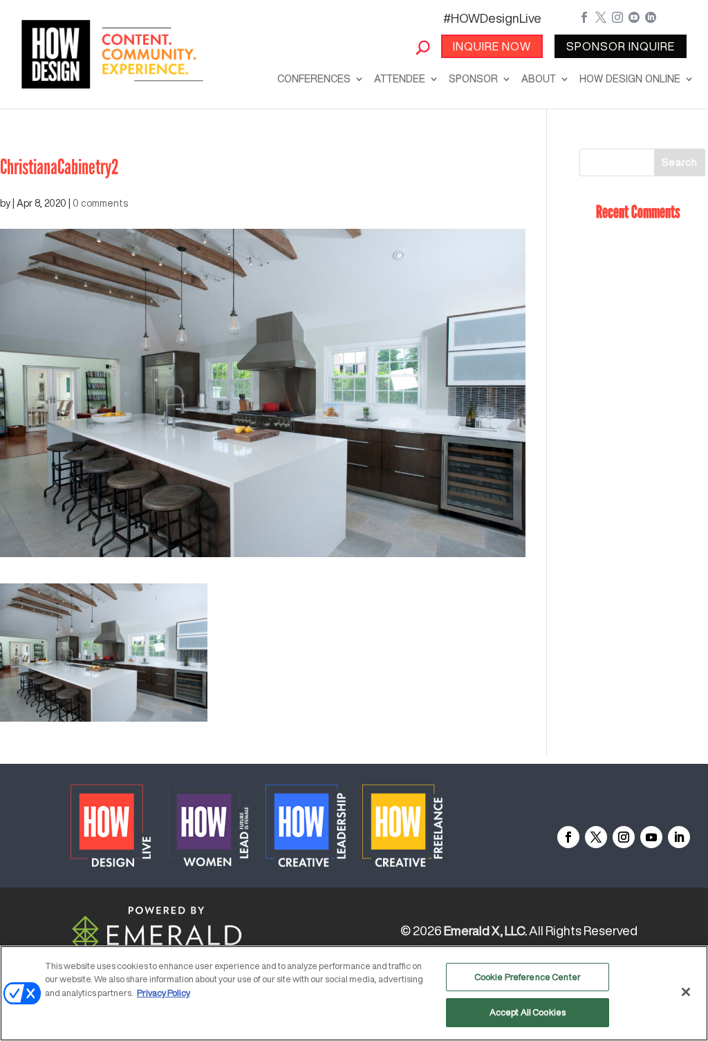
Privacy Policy (163, 992)
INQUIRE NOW (492, 46)
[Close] (686, 992)
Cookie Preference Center (527, 977)
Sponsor (473, 79)
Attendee (399, 79)
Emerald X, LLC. (485, 930)
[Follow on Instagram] (624, 837)
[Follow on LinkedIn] (679, 837)
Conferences (314, 79)
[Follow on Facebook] (568, 837)
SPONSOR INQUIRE (620, 46)
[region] (354, 993)
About (538, 79)
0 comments (100, 203)
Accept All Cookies (528, 1012)
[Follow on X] (596, 837)
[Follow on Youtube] (651, 837)
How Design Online (629, 79)
